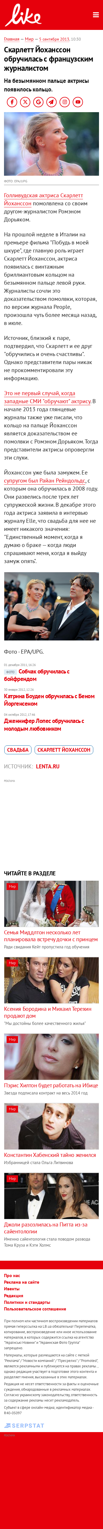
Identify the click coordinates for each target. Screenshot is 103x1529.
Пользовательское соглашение (35, 1309)
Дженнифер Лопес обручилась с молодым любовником (44, 724)
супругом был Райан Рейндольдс (44, 480)
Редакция (13, 1295)
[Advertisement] (51, 824)
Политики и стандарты (27, 1302)
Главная (11, 39)
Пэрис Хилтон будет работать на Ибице (51, 1085)
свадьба (18, 750)
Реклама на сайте (21, 1282)
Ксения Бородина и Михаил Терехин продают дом (47, 1012)
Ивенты (11, 1288)
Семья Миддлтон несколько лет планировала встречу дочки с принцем (51, 936)
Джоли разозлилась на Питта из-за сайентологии (45, 1228)
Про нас (12, 1275)
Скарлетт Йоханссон (63, 750)
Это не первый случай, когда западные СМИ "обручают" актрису (47, 397)
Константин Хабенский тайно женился (50, 1155)
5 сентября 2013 (54, 39)
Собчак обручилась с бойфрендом (36, 675)
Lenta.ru (48, 766)
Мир (29, 39)
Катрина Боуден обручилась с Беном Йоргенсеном (49, 699)
